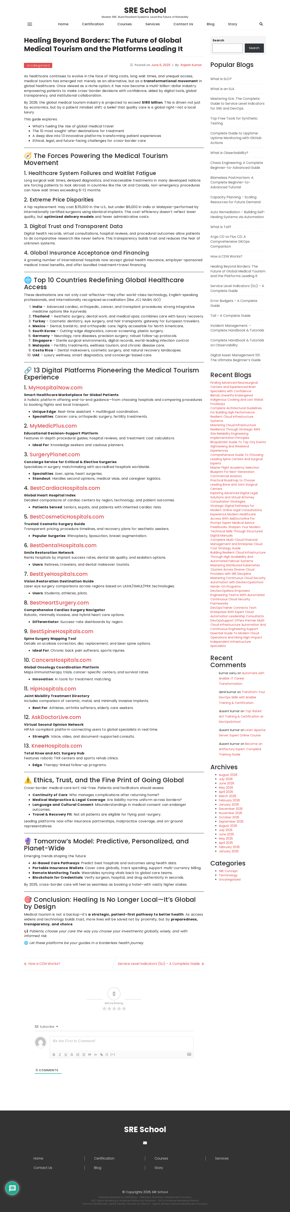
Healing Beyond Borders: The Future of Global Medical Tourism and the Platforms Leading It (237, 271)
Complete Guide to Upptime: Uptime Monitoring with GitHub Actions (236, 138)
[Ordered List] (78, 1054)
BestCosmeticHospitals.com (67, 516)
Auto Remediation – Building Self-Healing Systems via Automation (237, 214)
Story (232, 24)
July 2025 (225, 830)
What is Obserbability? (229, 152)
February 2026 (229, 800)
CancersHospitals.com (62, 660)
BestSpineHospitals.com (61, 631)
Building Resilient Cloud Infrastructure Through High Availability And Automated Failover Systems (238, 556)
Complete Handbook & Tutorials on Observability (237, 343)
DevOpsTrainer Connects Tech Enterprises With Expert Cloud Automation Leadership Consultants (237, 612)
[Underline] (66, 1054)
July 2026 (226, 779)
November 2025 (230, 813)
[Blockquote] (90, 1054)
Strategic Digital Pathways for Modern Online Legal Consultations (236, 508)
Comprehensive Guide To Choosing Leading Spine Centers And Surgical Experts (236, 459)
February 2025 (229, 847)
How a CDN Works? (44, 963)
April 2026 (226, 792)
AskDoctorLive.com (56, 717)
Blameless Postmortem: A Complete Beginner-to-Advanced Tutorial (231, 182)
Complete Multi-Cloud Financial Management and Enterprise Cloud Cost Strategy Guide (236, 544)
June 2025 (226, 834)
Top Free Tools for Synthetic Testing (234, 121)
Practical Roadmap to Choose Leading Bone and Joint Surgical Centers (233, 484)
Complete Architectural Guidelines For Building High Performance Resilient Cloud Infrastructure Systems (236, 414)
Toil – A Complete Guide (230, 315)
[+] (113, 1054)
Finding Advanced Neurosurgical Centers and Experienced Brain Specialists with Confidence (234, 387)
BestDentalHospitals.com (63, 545)
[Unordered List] (84, 1054)
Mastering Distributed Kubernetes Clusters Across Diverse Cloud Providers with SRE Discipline (235, 569)
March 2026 (227, 796)
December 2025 (231, 809)
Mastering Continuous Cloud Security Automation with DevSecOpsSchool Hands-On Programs (238, 582)
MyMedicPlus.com (53, 425)
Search (218, 40)
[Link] (101, 1054)
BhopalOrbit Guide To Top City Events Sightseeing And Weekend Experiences (238, 446)
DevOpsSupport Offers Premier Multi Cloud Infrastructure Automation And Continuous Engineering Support (238, 624)
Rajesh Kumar (191, 65)
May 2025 (226, 838)
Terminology (228, 875)
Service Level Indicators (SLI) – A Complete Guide (159, 963)
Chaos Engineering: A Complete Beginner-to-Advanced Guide (236, 165)
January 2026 (229, 804)
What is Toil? (220, 226)
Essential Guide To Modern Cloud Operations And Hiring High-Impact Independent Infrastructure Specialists (236, 639)
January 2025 (229, 851)
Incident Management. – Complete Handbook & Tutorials (237, 328)
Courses (124, 24)
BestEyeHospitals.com (59, 574)
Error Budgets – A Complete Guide (233, 303)
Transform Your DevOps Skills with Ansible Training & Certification (242, 697)
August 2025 (228, 826)
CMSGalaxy (131, 1197)
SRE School (145, 10)
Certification (93, 24)
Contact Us (183, 24)
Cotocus (146, 1203)
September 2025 (231, 821)
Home (63, 24)
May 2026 (226, 787)
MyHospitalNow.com (55, 387)
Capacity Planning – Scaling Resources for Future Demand (235, 199)
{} (107, 1054)
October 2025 (229, 817)
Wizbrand (150, 1200)
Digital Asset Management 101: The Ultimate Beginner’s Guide (235, 357)
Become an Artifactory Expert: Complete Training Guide (240, 749)
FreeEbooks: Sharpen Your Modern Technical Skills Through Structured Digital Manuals (236, 531)
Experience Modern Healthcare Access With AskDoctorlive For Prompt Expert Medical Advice (233, 518)
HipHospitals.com (53, 688)
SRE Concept (228, 871)
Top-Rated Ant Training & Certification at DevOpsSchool (241, 716)
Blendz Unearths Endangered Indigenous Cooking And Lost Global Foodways (236, 399)
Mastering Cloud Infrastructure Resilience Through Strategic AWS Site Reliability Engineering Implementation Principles (235, 431)
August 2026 (228, 775)
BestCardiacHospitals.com (65, 488)
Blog (210, 24)
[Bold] (54, 1054)
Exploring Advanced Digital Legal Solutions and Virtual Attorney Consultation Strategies (234, 497)
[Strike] (72, 1054)
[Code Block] (96, 1054)
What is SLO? (221, 78)
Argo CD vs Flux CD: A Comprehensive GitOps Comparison (230, 241)
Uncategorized (38, 65)
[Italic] (60, 1054)
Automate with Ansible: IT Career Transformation (241, 678)
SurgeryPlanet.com (55, 454)
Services (152, 24)
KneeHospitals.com (56, 745)
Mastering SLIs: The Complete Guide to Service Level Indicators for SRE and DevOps (237, 103)
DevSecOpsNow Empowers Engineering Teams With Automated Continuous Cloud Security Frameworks (237, 597)
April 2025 (226, 843)
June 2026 (226, 783)
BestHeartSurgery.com (59, 602)
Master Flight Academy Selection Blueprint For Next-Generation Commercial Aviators (234, 471)
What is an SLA (222, 88)
